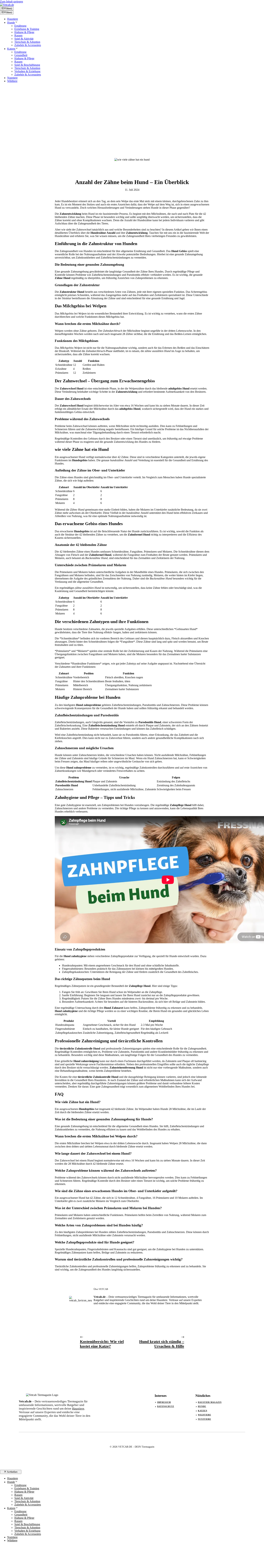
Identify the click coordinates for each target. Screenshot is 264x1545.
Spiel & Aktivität (23, 38)
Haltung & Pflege (24, 32)
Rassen (18, 35)
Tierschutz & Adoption (27, 41)
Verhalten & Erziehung (27, 71)
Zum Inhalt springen (11, 1)
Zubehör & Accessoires (27, 45)
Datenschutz (165, 1406)
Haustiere (12, 18)
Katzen (11, 48)
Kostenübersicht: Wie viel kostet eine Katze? (102, 1343)
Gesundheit (20, 55)
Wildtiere (12, 81)
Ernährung (20, 25)
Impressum (164, 1402)
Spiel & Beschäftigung (27, 64)
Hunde (11, 22)
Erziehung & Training (26, 28)
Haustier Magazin (210, 1402)
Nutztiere (12, 77)
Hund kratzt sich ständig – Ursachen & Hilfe (161, 1343)
